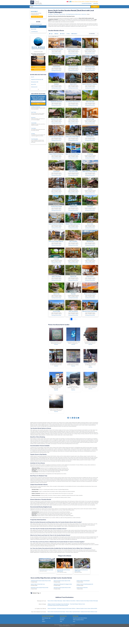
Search (38, 103)
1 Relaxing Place (56, 66)
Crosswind (56, 258)
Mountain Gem (90, 241)
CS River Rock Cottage (56, 206)
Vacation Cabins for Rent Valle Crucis (38, 584)
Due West (90, 189)
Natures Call (73, 276)
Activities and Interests (35, 106)
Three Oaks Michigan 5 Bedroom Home (77, 604)
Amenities (75, 33)
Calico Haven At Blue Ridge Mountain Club (90, 171)
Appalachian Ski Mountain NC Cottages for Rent (63, 584)
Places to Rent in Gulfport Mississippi (55, 600)
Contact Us (72, 624)
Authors (43, 621)
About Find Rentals (58, 624)
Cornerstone (56, 171)
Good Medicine (90, 136)
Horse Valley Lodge (73, 119)
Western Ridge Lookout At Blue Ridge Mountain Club (73, 224)
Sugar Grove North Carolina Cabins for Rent (62, 580)
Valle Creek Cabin (90, 101)
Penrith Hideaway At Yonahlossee (90, 84)
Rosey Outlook (90, 276)
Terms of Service (66, 624)
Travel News (33, 128)
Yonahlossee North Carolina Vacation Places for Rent (41, 580)
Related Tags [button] (36, 593)
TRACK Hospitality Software (78, 619)
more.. (74, 621)
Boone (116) (33, 84)
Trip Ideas (33, 133)
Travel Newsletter (34, 138)
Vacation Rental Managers (36, 24)
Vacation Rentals (35, 26)
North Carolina (62, 14)
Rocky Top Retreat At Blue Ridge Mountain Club (56, 224)
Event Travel (33, 112)
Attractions (33, 117)
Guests (63, 33)
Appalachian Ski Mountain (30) (37, 79)
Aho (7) (32, 76)
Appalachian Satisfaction (56, 101)
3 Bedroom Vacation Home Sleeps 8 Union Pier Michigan (58, 604)
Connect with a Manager (37, 16)
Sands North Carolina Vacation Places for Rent (39, 587)
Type (51, 33)
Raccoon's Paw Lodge (56, 119)
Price (68, 33)
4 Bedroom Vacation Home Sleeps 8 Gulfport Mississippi (87, 600)
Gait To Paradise (73, 241)
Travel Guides (33, 122)
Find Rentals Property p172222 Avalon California (66, 608)
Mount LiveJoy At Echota (90, 293)
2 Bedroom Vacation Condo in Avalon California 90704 (86, 608)
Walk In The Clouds (56, 276)
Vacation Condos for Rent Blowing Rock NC (85, 584)
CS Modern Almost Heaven (73, 49)
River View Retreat (73, 311)
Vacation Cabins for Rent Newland (83, 580)
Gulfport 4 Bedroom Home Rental (69, 600)
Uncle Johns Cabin (73, 171)
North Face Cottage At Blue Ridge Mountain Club (56, 241)
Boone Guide (33, 29)
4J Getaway (90, 154)
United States (56, 14)
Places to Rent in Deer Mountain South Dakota (56, 611)
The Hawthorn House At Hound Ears (73, 101)
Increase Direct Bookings (86, 3)
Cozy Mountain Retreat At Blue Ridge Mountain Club (56, 49)
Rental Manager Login (46, 618)
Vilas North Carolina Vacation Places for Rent (62, 587)
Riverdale (73, 293)
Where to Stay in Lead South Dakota (73, 611)
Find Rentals (50, 14)
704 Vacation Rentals (38, 69)
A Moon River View (90, 49)
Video (61, 621)
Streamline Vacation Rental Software (80, 618)
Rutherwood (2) (34, 86)
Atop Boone (90, 206)
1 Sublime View (73, 206)
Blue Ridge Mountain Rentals (56, 70)
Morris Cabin (90, 224)
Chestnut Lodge (90, 119)
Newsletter (62, 619)
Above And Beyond (56, 189)
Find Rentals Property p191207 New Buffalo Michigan (58, 605)
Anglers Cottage (90, 258)
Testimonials (95, 3)
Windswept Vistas (73, 189)
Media (43, 619)
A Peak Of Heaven (73, 258)
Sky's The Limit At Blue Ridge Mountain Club (73, 154)
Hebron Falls (56, 293)
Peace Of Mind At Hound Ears (56, 154)
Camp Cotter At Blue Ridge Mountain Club (73, 136)
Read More (56, 344)
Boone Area (84, 14)
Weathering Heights (90, 66)
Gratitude (56, 84)
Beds (57, 33)
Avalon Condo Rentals (52, 608)
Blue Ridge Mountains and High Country (73, 14)
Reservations (62, 618)
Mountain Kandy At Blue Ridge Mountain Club (90, 311)
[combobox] (60, 7)
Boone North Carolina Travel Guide (46, 569)
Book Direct (38, 67)
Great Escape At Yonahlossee (56, 136)
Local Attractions (34, 31)
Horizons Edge (56, 311)
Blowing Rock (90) (34, 81)
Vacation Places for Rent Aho (82, 587)
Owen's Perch (73, 84)
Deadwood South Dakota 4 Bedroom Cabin (89, 611)
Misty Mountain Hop (73, 66)
